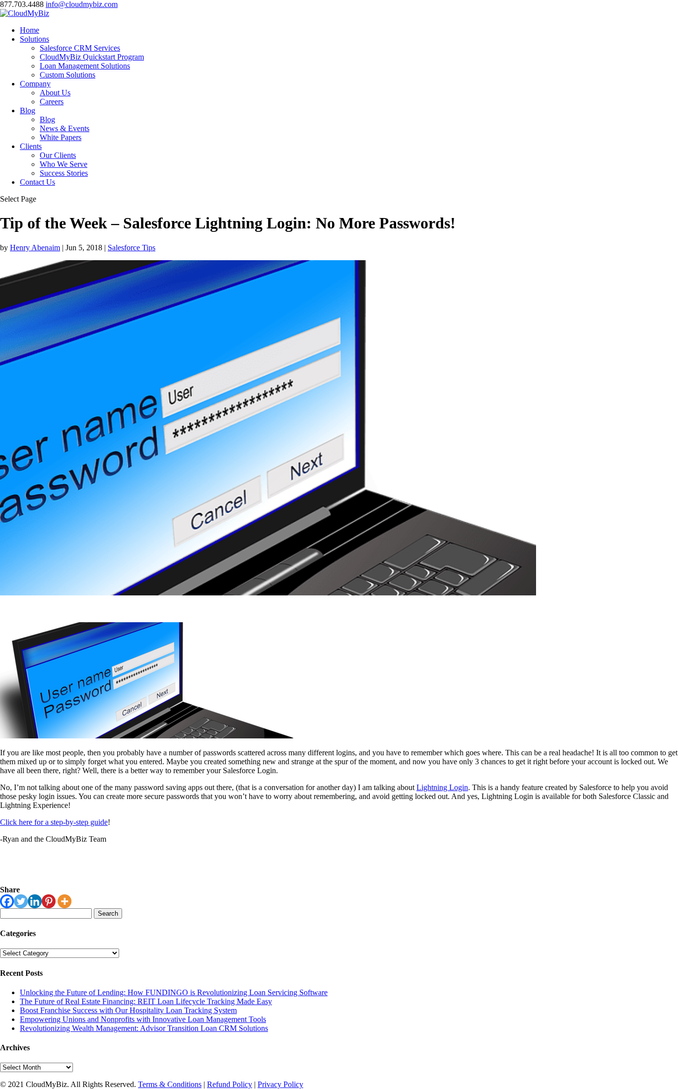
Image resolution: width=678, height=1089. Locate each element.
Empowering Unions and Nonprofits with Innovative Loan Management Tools (143, 1019)
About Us (55, 92)
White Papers (60, 137)
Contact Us (37, 182)
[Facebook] (7, 901)
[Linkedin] (35, 901)
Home (29, 30)
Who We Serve (63, 164)
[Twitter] (21, 901)
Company (35, 83)
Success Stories (64, 173)
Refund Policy (229, 1084)
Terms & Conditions (170, 1084)
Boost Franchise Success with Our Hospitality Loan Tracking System (128, 1010)
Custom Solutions (67, 75)
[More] (64, 901)
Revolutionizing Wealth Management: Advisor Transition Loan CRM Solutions (144, 1028)
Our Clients (58, 155)
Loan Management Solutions (85, 66)
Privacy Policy (280, 1084)
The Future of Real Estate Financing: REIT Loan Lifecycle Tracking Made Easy (146, 1001)
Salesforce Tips (131, 247)
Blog (27, 110)
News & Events (64, 128)
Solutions (34, 39)
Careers (52, 101)
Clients (31, 146)
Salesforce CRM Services (80, 48)
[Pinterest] (49, 901)
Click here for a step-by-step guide (54, 822)
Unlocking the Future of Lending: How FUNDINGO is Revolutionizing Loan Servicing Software (174, 992)
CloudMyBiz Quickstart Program (92, 57)
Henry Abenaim (35, 247)
